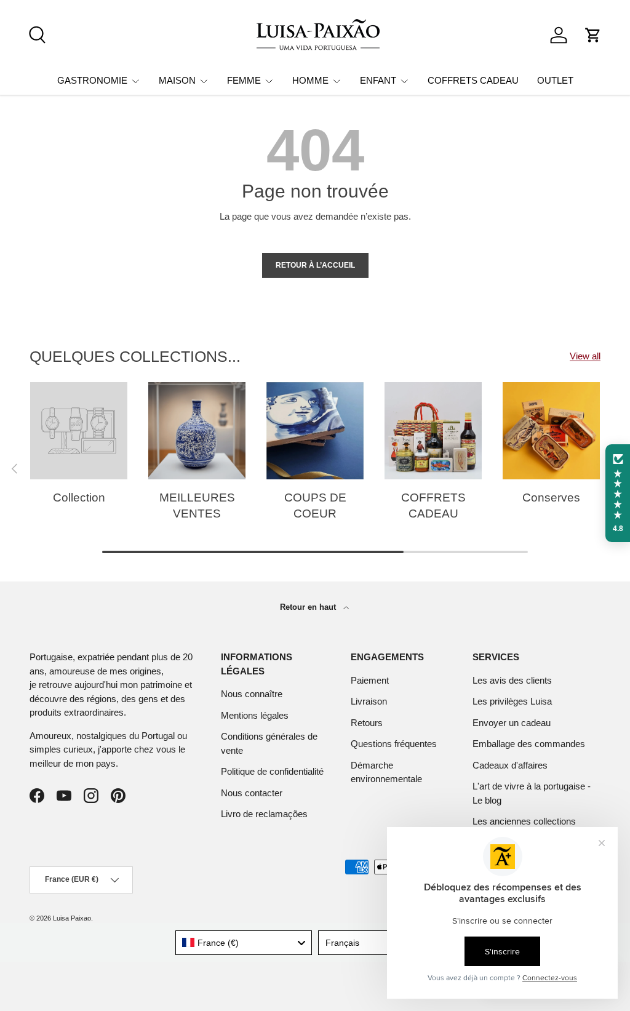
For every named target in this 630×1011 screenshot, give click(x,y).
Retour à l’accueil (315, 265)
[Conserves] (551, 430)
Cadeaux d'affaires (510, 765)
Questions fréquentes (394, 743)
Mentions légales (255, 715)
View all (585, 356)
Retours (367, 722)
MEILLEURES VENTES (197, 505)
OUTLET (555, 80)
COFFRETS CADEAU (473, 80)
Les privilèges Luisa (512, 701)
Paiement (370, 680)
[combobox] (244, 942)
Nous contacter (251, 793)
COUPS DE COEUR (315, 505)
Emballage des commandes (528, 743)
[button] (593, 35)
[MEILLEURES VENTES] (196, 430)
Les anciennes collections (524, 821)
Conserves (551, 497)
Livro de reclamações (264, 814)
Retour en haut (309, 607)
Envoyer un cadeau (511, 722)
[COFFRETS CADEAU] (433, 430)
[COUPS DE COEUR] (315, 430)
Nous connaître (251, 694)
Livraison (369, 701)
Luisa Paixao (72, 918)
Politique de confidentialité (272, 771)
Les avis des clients (512, 680)
